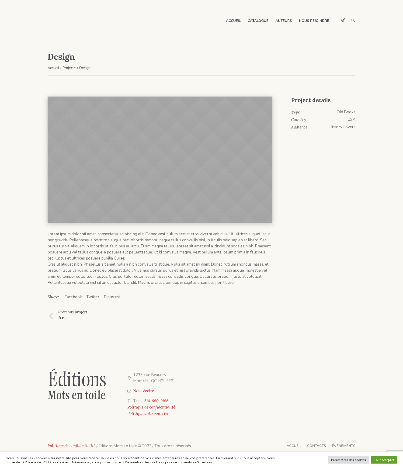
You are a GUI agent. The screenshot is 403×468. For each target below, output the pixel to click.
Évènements (343, 446)
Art (62, 317)
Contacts (316, 446)
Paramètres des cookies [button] (348, 460)
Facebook (73, 297)
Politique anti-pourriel (147, 413)
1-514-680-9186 (154, 400)
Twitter (92, 297)
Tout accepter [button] (384, 460)
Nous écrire (143, 390)
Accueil (53, 68)
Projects (69, 68)
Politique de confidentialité (151, 407)
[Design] (160, 160)
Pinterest (112, 297)
